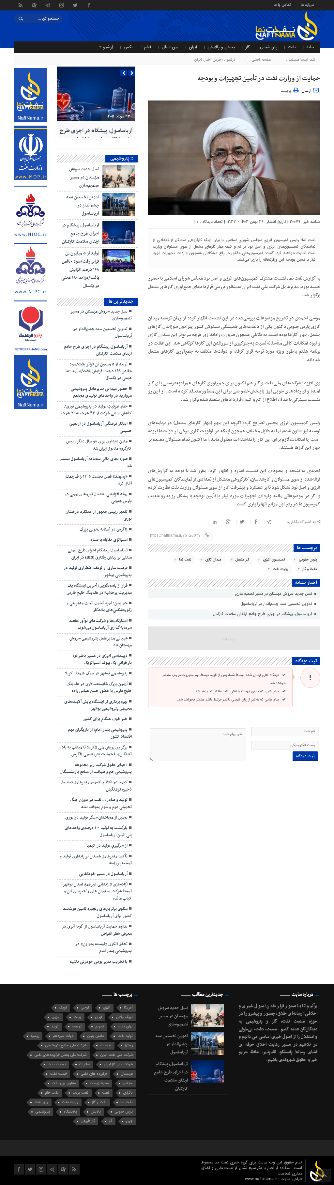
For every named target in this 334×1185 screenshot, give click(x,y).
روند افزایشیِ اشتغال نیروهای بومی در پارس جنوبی (98, 498)
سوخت (105, 1045)
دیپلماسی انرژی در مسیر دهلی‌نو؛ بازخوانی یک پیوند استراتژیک (102, 659)
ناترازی (128, 1093)
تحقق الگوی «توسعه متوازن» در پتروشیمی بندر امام (103, 948)
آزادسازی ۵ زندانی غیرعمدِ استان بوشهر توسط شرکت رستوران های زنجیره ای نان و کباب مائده (97, 891)
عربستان (127, 1074)
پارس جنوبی (308, 559)
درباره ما (307, 4)
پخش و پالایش (221, 47)
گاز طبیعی (88, 1121)
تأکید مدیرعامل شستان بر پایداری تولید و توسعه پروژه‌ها (96, 860)
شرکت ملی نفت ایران (116, 1055)
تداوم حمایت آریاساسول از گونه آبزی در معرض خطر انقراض (97, 930)
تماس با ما (282, 4)
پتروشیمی (268, 47)
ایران (193, 47)
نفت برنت (80, 1093)
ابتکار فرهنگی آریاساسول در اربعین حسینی (100, 427)
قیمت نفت (58, 1074)
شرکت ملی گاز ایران (118, 1064)
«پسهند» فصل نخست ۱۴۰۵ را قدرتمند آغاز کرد (98, 480)
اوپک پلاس (124, 1017)
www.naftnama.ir (261, 1179)
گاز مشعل (242, 559)
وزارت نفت (280, 569)
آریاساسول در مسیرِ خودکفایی (103, 874)
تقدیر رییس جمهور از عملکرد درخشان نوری (99, 515)
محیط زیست (99, 1083)
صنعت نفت (57, 1064)
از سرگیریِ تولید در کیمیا (107, 845)
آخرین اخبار (213, 59)
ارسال (306, 91)
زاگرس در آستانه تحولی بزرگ (104, 529)
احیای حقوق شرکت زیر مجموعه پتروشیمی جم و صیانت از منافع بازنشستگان (96, 769)
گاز (247, 47)
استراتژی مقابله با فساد (109, 540)
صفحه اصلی (261, 59)
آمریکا (128, 1007)
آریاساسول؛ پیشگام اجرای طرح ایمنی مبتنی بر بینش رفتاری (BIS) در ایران (100, 554)
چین (129, 1121)
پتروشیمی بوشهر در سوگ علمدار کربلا (96, 673)
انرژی (106, 1007)
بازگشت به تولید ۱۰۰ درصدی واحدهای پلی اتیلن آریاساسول (98, 831)
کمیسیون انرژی (274, 559)
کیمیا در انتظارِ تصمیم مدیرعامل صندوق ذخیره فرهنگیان (96, 786)
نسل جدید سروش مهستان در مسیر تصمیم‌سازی (274, 594)
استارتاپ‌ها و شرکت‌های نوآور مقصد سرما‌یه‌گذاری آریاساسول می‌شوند (100, 624)
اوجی (85, 1007)
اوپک (63, 1007)
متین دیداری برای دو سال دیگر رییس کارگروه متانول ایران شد (99, 445)
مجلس (128, 1083)
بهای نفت (125, 1026)
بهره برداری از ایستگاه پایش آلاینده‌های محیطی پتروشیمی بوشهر (98, 705)
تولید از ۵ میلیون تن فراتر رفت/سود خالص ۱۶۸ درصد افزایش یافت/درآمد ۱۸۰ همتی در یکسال (80, 270)
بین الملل (170, 47)
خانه (310, 47)
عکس (129, 47)
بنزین (56, 1017)
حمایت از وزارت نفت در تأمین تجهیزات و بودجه (258, 78)
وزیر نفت (41, 1102)
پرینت (287, 90)
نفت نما (185, 559)
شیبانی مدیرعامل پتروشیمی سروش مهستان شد (100, 642)
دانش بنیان (95, 1036)
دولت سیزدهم (63, 1036)
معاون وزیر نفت (64, 1083)
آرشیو (108, 47)
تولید (54, 1026)
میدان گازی (213, 559)
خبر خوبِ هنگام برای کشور (105, 719)
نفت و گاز (309, 569)
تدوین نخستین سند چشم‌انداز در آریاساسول (276, 604)
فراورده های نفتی (94, 1074)
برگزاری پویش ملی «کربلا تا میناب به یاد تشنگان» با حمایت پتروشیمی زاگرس (97, 751)
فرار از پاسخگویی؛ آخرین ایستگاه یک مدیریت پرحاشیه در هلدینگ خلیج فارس (99, 589)
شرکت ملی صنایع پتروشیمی (65, 1045)
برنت (77, 1017)
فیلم (147, 47)
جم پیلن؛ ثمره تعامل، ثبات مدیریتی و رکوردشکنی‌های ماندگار (99, 607)
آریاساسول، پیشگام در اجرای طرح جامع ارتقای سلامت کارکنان (263, 614)
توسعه (77, 1026)
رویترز (129, 1045)
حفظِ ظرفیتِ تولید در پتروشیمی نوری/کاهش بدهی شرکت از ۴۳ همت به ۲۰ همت (96, 410)
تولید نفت (125, 1036)
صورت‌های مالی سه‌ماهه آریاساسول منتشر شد (95, 462)
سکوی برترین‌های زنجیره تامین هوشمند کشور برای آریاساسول (97, 912)
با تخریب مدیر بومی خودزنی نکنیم (98, 961)
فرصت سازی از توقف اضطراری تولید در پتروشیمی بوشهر (98, 571)
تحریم (99, 1026)
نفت (292, 47)
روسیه (35, 1036)
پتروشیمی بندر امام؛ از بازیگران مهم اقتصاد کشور (100, 733)
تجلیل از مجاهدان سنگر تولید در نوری (96, 817)
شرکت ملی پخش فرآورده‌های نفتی (60, 1055)
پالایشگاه (70, 1112)
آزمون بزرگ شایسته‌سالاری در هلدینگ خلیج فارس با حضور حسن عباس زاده (99, 688)
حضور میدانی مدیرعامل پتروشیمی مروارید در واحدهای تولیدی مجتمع (101, 392)
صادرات (84, 1064)
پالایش (96, 1112)
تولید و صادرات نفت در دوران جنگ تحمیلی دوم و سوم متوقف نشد (101, 803)
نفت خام (52, 1093)
